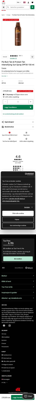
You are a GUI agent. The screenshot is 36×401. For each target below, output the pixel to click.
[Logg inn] (28, 2)
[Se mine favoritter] (32, 2)
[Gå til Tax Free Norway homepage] (3, 2)
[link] (32, 7)
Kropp (8, 15)
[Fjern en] (5, 101)
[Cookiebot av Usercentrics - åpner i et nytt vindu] (25, 174)
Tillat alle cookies (18, 213)
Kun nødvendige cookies (18, 225)
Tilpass (17, 219)
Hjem (3, 15)
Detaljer (27, 207)
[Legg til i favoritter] (32, 57)
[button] (5, 76)
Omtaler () (13, 58)
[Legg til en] (30, 101)
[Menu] (4, 7)
